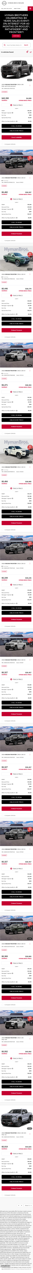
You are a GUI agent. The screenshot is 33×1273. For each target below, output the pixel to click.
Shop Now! (16, 36)
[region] (16, 116)
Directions (17, 8)
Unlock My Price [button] (16, 131)
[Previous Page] (18, 1205)
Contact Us (13, 1269)
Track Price (18, 105)
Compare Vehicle (10, 144)
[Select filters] (27, 52)
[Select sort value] (30, 52)
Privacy (18, 1269)
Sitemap (22, 1269)
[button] (6, 8)
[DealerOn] (5, 1265)
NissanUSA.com (27, 1269)
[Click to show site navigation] (30, 8)
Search (26, 45)
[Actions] (29, 85)
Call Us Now (16, 126)
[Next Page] (21, 1205)
